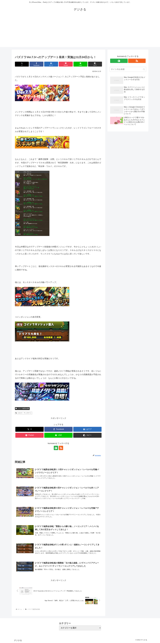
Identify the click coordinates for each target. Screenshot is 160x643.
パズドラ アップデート (24, 413)
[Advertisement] (80, 32)
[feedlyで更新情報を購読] (56, 448)
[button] (95, 64)
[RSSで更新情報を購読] (61, 448)
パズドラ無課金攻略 (23, 408)
